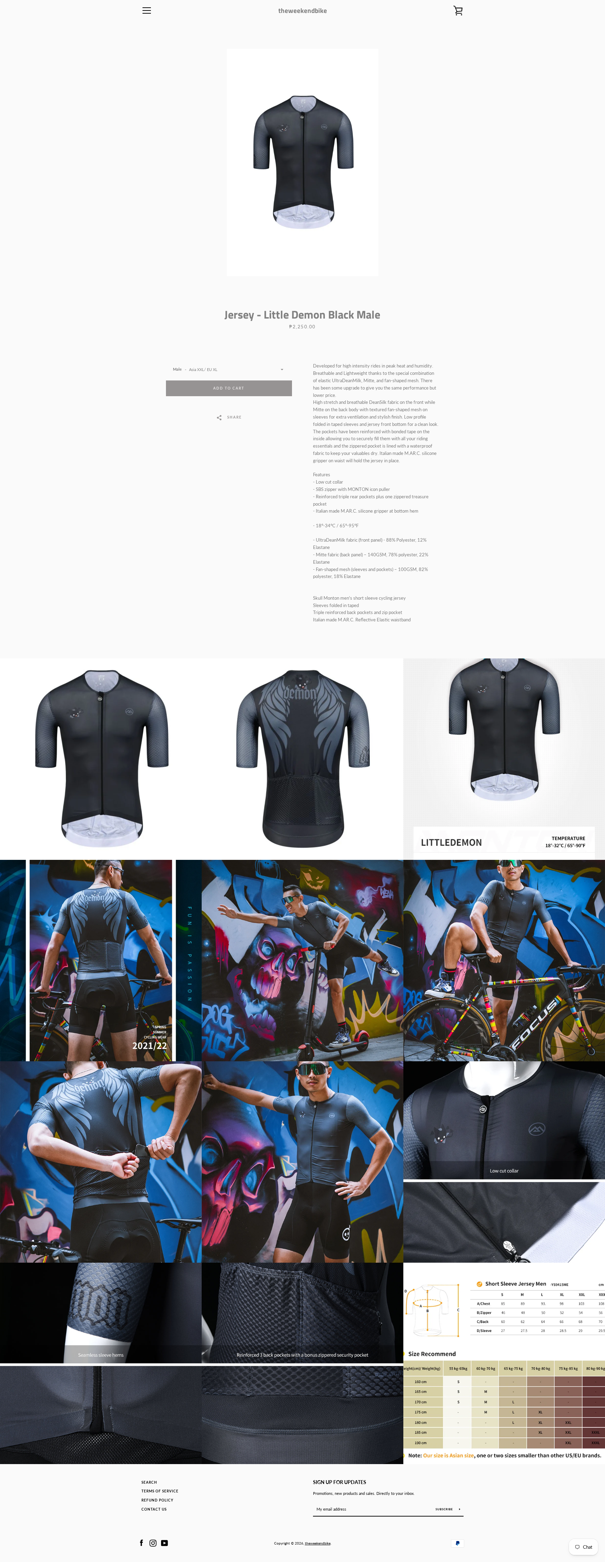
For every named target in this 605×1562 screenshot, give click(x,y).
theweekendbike (302, 10)
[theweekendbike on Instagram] (153, 1542)
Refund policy (157, 1500)
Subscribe (445, 1509)
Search (149, 1482)
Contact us (154, 1509)
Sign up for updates (339, 1482)
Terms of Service (160, 1491)
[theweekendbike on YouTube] (164, 1542)
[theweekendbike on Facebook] (141, 1542)
